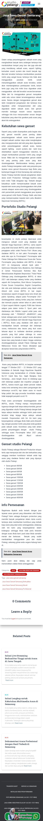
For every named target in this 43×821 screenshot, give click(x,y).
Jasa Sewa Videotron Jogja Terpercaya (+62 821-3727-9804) (21, 809)
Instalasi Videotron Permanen (21, 792)
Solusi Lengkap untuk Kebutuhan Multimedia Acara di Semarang (21, 701)
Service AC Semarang (29, 786)
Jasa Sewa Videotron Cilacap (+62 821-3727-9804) (21, 803)
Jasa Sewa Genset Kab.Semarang (29, 570)
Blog (13, 570)
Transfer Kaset (12, 786)
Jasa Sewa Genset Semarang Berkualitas (16, 582)
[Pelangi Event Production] (19, 3)
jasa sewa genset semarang (16, 578)
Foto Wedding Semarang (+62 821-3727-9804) (21, 797)
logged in (14, 619)
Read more (9, 680)
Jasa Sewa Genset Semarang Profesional (16, 589)
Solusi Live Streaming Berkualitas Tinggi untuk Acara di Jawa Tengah (21, 658)
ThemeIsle (29, 816)
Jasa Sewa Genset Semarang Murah (14, 574)
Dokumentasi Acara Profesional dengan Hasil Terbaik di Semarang (21, 744)
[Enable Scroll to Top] (38, 816)
